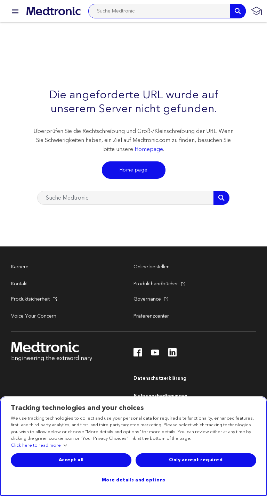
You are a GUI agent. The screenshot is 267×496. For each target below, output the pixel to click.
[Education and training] (256, 11)
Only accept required (195, 460)
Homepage (149, 149)
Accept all (71, 460)
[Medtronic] (53, 11)
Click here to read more (36, 445)
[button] (13, 12)
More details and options (133, 480)
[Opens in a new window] (137, 354)
